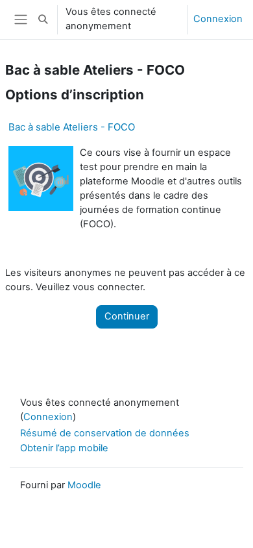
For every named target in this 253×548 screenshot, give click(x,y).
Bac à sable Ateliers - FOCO (71, 127)
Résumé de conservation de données (104, 433)
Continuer (126, 316)
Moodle (84, 485)
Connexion (218, 19)
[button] (42, 19)
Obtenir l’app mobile (64, 448)
